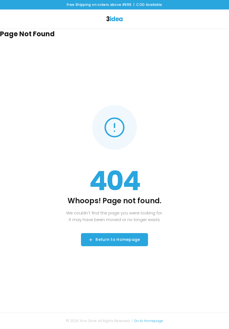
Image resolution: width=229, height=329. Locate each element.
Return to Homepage (118, 239)
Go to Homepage (148, 320)
